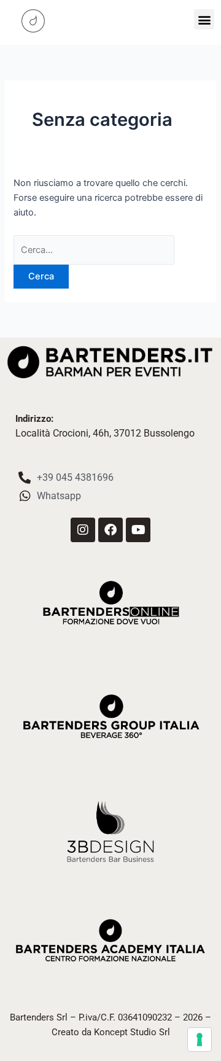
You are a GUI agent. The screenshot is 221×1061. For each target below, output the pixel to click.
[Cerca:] (94, 249)
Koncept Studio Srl (132, 1032)
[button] (204, 19)
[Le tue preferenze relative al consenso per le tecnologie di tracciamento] (199, 1039)
